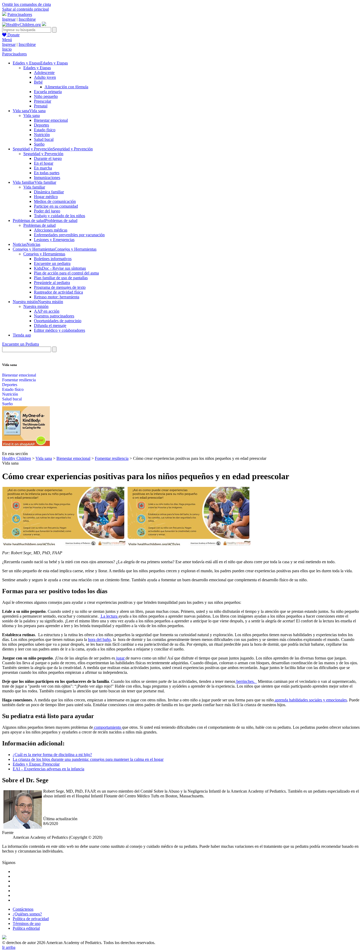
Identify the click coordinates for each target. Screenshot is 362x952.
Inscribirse (27, 19)
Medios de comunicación (55, 201)
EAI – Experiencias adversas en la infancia (48, 769)
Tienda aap (22, 335)
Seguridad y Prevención (43, 153)
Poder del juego (47, 211)
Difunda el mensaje (50, 325)
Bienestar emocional (51, 120)
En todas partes (46, 173)
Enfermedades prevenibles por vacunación (69, 235)
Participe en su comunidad (56, 206)
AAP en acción (46, 311)
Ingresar (9, 19)
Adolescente (44, 72)
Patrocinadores (19, 14)
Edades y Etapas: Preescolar (36, 764)
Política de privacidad (31, 918)
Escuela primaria (48, 91)
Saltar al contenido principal (25, 9)
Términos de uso (27, 923)
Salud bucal (44, 139)
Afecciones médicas (50, 230)
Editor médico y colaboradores (59, 330)
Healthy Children (16, 458)
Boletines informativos (53, 258)
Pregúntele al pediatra (52, 282)
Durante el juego (48, 158)
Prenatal (40, 106)
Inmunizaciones (47, 177)
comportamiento (107, 727)
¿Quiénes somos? (27, 914)
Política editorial (26, 928)
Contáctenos (23, 909)
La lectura (109, 616)
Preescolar (42, 101)
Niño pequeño (46, 96)
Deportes (41, 125)
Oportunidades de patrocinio (57, 320)
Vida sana (31, 115)
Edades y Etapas (37, 67)
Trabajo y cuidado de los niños (59, 215)
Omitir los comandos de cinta (26, 4)
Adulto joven (45, 77)
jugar (120, 658)
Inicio (7, 49)
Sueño (39, 144)
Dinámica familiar (49, 192)
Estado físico (44, 130)
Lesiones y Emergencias (54, 239)
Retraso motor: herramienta (56, 297)
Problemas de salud (39, 225)
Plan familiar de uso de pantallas (61, 278)
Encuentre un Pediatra (20, 344)
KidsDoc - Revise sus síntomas (60, 268)
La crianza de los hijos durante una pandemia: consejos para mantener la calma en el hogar (88, 759)
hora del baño (99, 639)
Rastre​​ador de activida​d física (58, 292)
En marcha (43, 168)
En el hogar (43, 163)
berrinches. (246, 681)
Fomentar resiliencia (19, 380)
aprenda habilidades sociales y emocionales (310, 700)
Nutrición (42, 134)
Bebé (38, 82)
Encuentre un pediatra (52, 263)
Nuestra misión (35, 306)
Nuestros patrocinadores (54, 316)
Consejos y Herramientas (44, 254)
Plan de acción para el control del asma (66, 273)
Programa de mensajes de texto (60, 287)
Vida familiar (34, 187)
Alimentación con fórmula (66, 87)
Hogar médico (46, 196)
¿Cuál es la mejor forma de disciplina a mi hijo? (52, 754)
